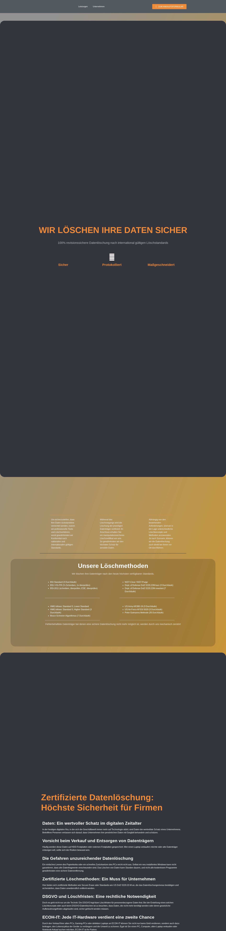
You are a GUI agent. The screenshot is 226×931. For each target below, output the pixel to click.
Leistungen (83, 6)
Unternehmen (98, 6)
